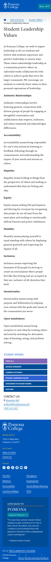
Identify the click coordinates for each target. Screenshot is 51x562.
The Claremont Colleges (22, 550)
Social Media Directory (37, 486)
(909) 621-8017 (11, 408)
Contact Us (7, 456)
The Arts (6, 475)
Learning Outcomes (14, 372)
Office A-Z (10, 361)
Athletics (6, 480)
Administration (17, 19)
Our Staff (9, 389)
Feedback (44, 557)
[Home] (11, 5)
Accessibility (8, 486)
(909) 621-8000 (9, 452)
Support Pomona (17, 514)
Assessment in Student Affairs (18, 383)
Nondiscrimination (32, 557)
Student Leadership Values (17, 378)
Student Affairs (36, 19)
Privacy (21, 557)
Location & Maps (10, 491)
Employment (32, 480)
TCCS (28, 491)
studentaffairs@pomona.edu (16, 404)
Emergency (31, 475)
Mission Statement (13, 366)
